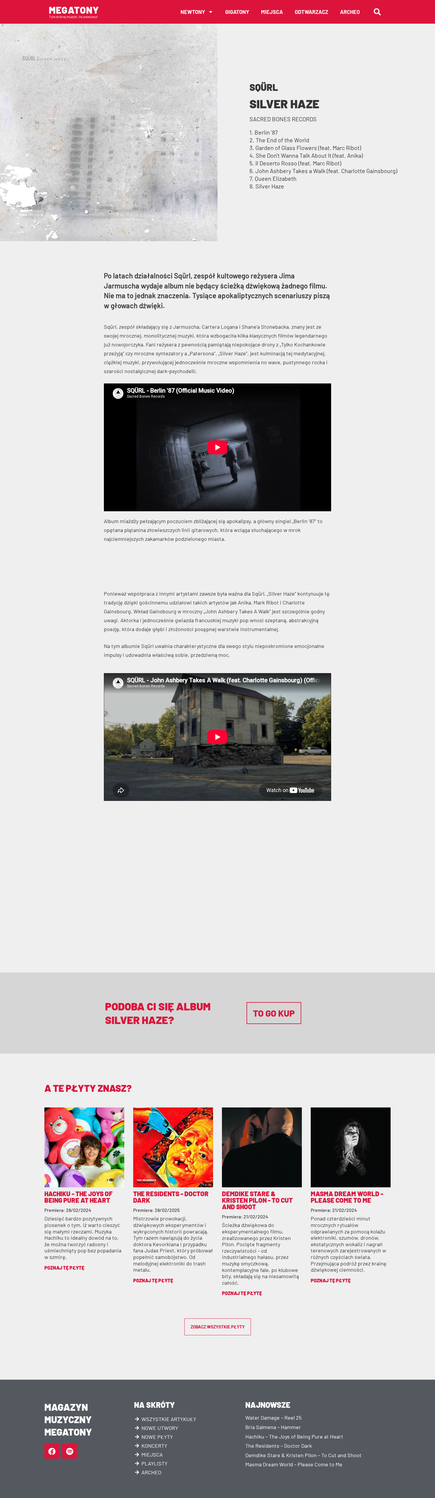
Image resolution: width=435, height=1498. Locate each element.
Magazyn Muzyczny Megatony (68, 1419)
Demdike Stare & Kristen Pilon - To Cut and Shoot (257, 1200)
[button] (377, 12)
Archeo (350, 12)
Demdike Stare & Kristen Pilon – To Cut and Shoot (303, 1455)
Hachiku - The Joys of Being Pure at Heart (78, 1197)
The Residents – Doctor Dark (278, 1445)
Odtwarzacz (311, 12)
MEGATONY (74, 9)
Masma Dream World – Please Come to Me (293, 1464)
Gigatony (237, 12)
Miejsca (272, 12)
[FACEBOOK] (51, 1451)
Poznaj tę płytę (64, 1267)
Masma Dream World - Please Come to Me (347, 1197)
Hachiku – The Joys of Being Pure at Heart (294, 1436)
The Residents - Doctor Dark (171, 1197)
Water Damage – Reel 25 (273, 1417)
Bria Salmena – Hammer (273, 1427)
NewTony (193, 12)
